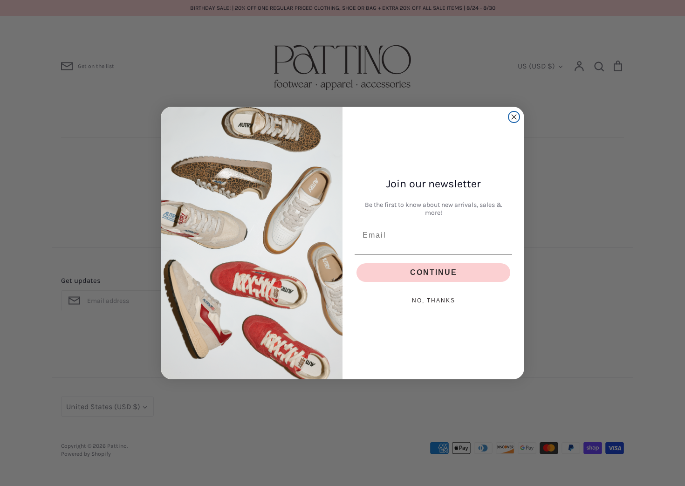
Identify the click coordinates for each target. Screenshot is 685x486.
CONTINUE (433, 272)
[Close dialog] (514, 117)
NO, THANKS (433, 300)
